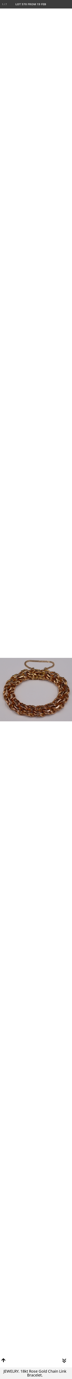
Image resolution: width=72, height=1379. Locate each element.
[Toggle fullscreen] (51, 4)
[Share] (59, 4)
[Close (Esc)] (68, 4)
